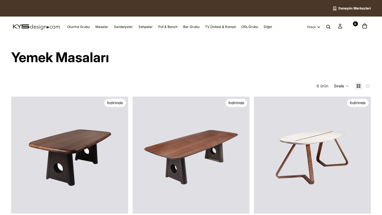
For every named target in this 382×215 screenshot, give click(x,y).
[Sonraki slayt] (119, 155)
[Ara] (328, 27)
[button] (341, 86)
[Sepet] (365, 27)
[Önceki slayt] (19, 155)
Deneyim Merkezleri (354, 8)
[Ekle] (241, 205)
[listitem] (268, 27)
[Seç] (119, 205)
